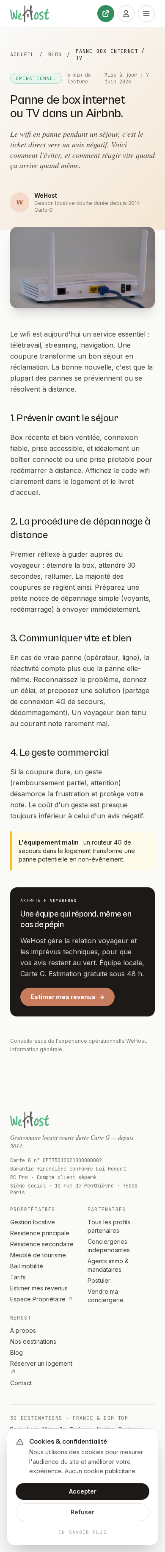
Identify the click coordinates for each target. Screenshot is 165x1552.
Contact (21, 1382)
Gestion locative (32, 1222)
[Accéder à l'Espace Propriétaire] (126, 13)
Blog (55, 54)
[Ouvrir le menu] (146, 13)
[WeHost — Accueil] (29, 13)
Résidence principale (39, 1233)
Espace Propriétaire (41, 1299)
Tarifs (18, 1277)
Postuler (99, 1280)
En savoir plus (82, 1532)
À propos (23, 1330)
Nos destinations (33, 1341)
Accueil (22, 54)
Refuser (82, 1512)
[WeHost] (29, 1119)
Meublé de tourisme (38, 1255)
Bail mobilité (26, 1266)
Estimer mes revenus (67, 996)
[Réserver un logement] (105, 13)
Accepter (82, 1491)
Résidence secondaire (42, 1244)
